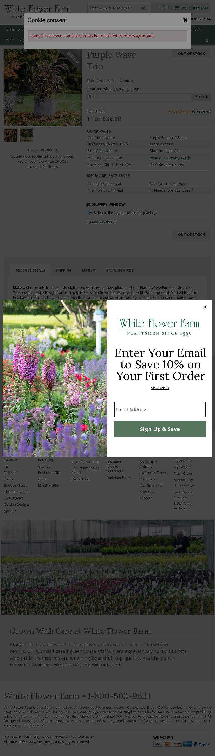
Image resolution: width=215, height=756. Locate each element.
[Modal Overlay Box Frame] (107, 378)
